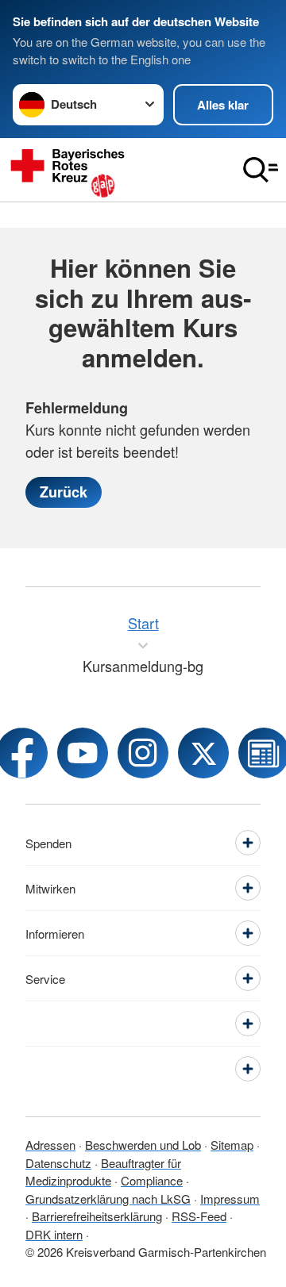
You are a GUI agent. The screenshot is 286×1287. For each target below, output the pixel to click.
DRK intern (54, 1234)
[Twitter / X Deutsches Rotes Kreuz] (203, 753)
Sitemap (232, 1144)
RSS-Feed (199, 1216)
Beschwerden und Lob (143, 1144)
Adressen (50, 1144)
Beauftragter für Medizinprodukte (103, 1171)
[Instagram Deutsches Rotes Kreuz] (143, 753)
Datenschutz (58, 1162)
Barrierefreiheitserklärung (97, 1216)
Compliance (152, 1180)
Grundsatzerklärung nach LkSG (108, 1198)
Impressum (230, 1198)
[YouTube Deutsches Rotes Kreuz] (82, 753)
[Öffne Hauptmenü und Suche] (261, 170)
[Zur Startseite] (117, 170)
